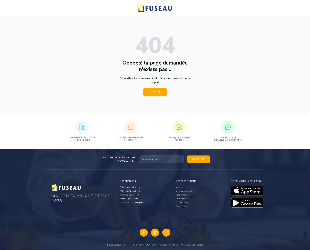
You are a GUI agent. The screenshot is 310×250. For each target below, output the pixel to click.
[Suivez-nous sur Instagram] (166, 233)
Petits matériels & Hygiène (131, 202)
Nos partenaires (183, 202)
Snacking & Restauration (131, 195)
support (154, 82)
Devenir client (181, 206)
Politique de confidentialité (168, 245)
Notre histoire (181, 195)
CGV (148, 245)
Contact (200, 245)
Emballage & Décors (129, 198)
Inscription (199, 159)
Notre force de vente (184, 191)
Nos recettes (181, 187)
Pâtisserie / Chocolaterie (130, 191)
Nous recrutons (182, 198)
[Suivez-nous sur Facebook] (144, 233)
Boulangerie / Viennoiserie (131, 187)
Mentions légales (188, 245)
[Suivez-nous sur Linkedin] (155, 233)
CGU (154, 245)
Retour (155, 92)
